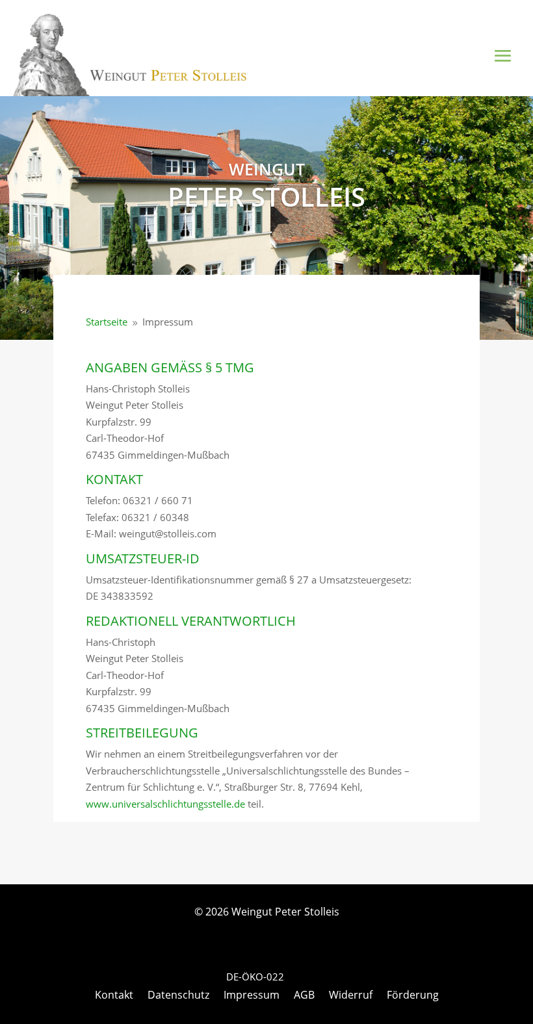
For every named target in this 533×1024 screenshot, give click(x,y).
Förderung (413, 996)
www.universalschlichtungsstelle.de (165, 803)
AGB (304, 996)
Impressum (252, 996)
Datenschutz (178, 996)
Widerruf (350, 996)
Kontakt (114, 996)
